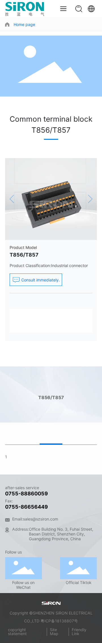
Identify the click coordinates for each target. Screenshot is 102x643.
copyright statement (17, 631)
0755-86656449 (26, 507)
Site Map (54, 631)
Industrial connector (69, 265)
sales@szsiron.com (40, 519)
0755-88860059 (26, 494)
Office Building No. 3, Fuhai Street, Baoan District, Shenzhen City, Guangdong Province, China (61, 534)
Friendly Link (79, 631)
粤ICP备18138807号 (59, 620)
